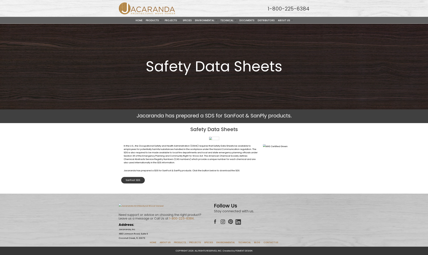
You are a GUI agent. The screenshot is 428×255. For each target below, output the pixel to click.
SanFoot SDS (133, 180)
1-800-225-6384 (181, 218)
